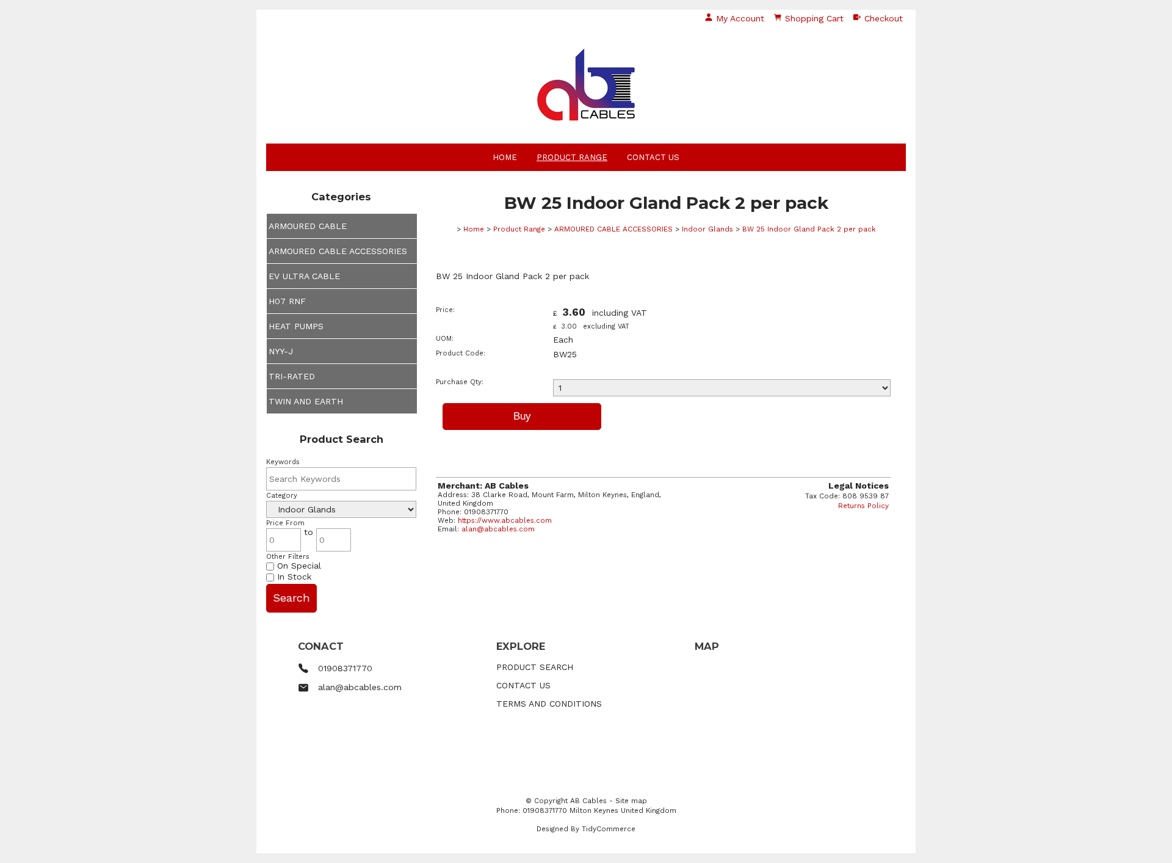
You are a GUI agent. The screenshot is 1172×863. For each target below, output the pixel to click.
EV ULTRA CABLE (304, 276)
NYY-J (281, 351)
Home (505, 157)
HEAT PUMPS (296, 326)
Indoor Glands (707, 229)
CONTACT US (523, 685)
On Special (297, 565)
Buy (522, 416)
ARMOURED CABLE (308, 226)
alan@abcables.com (498, 529)
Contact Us (653, 157)
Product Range (572, 157)
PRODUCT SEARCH (534, 667)
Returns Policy (863, 505)
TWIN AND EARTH (306, 401)
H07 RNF (287, 301)
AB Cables (588, 800)
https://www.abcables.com (505, 520)
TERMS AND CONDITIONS (549, 703)
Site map (631, 800)
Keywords (283, 462)
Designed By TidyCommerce (586, 829)
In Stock (292, 576)
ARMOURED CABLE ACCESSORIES (338, 251)
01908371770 (345, 668)
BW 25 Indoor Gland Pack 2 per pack (809, 229)
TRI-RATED (292, 376)
